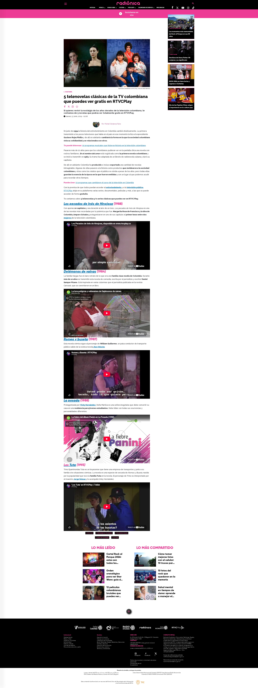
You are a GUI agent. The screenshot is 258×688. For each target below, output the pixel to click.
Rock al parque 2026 (175, 28)
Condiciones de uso (135, 663)
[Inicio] (128, 2)
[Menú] (65, 4)
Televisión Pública (122, 533)
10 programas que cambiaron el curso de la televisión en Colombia (105, 183)
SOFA (171, 78)
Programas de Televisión (104, 533)
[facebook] (65, 107)
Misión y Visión (67, 639)
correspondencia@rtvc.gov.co (184, 642)
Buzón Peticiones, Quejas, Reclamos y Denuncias (110, 642)
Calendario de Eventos (145, 7)
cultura (115, 537)
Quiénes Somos (68, 637)
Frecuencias (160, 7)
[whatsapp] (73, 107)
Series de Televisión (103, 537)
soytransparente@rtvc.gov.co (171, 661)
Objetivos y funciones (70, 640)
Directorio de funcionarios (104, 645)
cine (86, 582)
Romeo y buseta (76, 339)
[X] (69, 107)
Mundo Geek (111, 7)
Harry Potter (173, 54)
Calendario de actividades (104, 640)
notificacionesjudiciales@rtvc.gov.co (173, 656)
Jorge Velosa (79, 479)
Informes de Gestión (69, 645)
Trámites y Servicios (102, 643)
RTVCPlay (68, 191)
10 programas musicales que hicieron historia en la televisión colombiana (114, 145)
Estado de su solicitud (103, 647)
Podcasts (131, 7)
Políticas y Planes (68, 643)
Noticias (92, 7)
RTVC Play (90, 533)
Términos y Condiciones (103, 648)
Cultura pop (173, 102)
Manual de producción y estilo (72, 647)
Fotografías (139, 565)
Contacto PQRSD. (187, 643)
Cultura (121, 7)
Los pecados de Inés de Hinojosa (88, 204)
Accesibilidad (134, 665)
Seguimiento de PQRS (181, 648)
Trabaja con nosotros (103, 639)
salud (137, 598)
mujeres (68, 218)
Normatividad (67, 642)
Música (101, 7)
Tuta (72, 465)
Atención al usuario (102, 637)
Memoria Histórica (141, 582)
